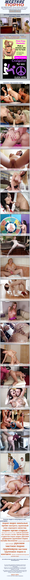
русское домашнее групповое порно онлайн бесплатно (15, 538)
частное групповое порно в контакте (14, 551)
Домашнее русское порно (12, 38)
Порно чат (18, 11)
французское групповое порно (9, 532)
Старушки (6, 36)
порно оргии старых (14, 530)
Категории (12, 11)
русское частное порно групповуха (13, 546)
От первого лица (15, 36)
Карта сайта (15, 574)
